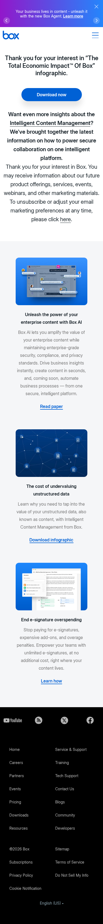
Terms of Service (69, 862)
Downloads (19, 815)
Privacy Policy (21, 875)
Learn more (73, 16)
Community (65, 815)
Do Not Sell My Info (71, 875)
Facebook (90, 720)
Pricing (15, 802)
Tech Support (66, 775)
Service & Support (71, 749)
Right (96, 20)
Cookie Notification (25, 888)
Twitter (64, 720)
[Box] (11, 36)
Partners (16, 775)
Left (6, 20)
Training (62, 762)
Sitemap (62, 849)
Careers (16, 762)
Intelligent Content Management (50, 123)
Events (15, 788)
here (65, 219)
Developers (65, 828)
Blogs (60, 802)
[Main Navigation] (96, 35)
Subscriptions (21, 862)
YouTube (13, 720)
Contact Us (64, 788)
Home (14, 749)
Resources (18, 828)
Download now (51, 94)
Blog (39, 720)
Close (96, 6)
